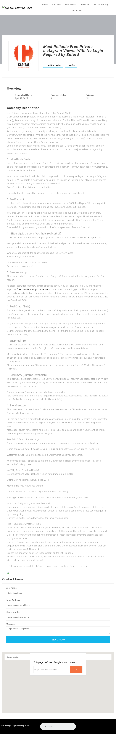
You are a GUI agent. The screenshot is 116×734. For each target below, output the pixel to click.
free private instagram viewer (33, 289)
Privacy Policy (101, 4)
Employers (70, 4)
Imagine (92, 237)
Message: (10, 624)
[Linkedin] (111, 726)
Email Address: (13, 600)
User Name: (11, 588)
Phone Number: (13, 612)
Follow (72, 65)
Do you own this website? (45, 670)
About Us (56, 4)
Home (45, 4)
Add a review (54, 65)
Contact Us (76, 10)
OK (76, 670)
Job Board (85, 4)
